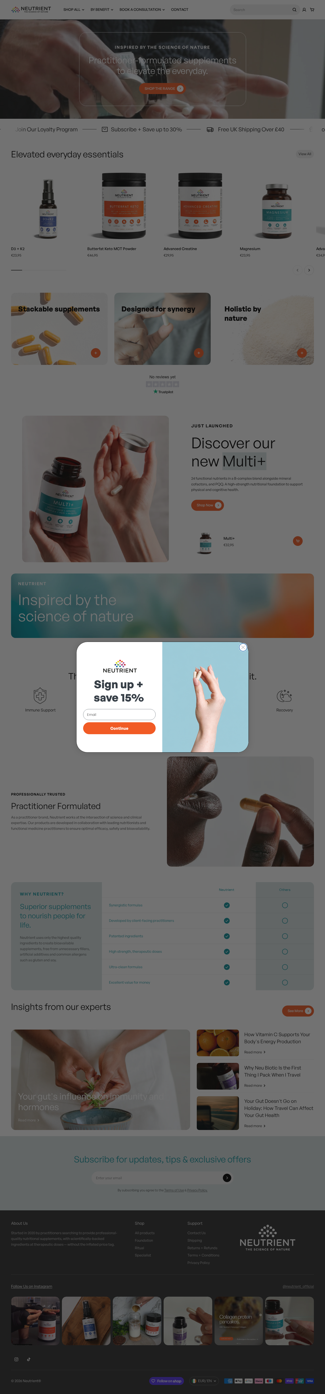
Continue (119, 728)
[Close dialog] (243, 647)
